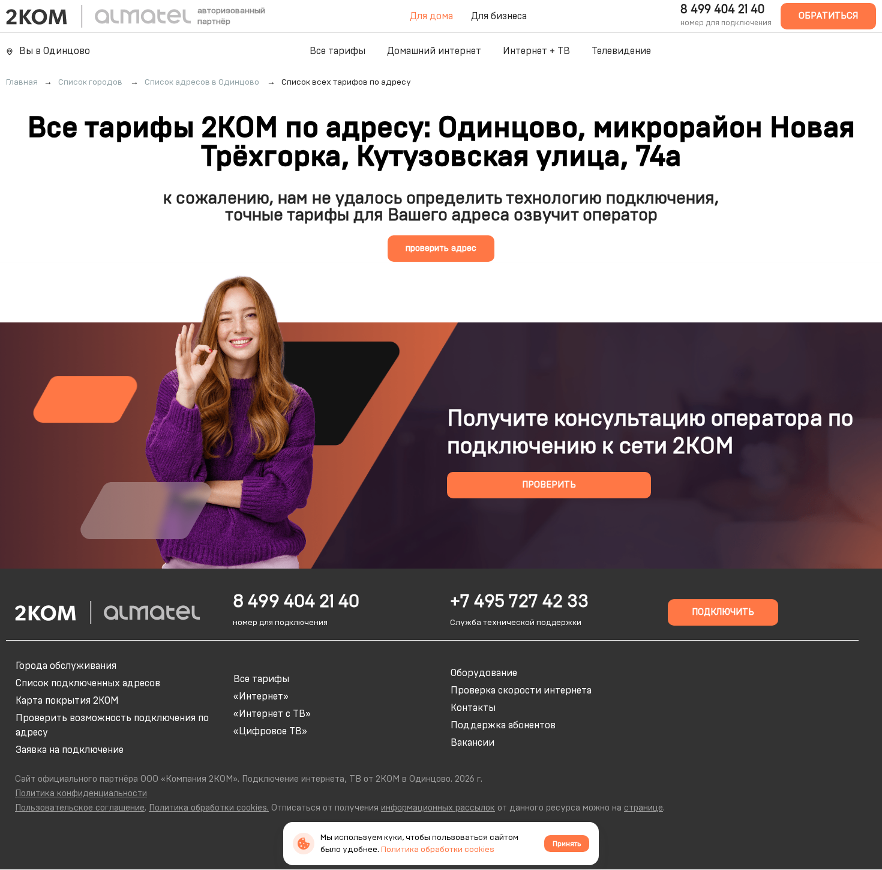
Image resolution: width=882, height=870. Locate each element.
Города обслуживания (66, 666)
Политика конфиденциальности (81, 793)
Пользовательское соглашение (80, 807)
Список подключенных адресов (88, 683)
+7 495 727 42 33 (519, 602)
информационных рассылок (438, 807)
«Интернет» (261, 696)
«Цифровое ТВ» (270, 731)
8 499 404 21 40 (722, 10)
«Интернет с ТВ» (272, 714)
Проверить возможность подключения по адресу (112, 725)
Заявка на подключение (70, 750)
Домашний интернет (434, 51)
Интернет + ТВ (536, 51)
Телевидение (621, 51)
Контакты (473, 708)
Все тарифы (337, 51)
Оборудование (484, 673)
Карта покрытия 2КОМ (67, 700)
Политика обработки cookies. (209, 807)
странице (643, 807)
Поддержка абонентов (503, 725)
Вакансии (472, 743)
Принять (567, 843)
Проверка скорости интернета (521, 690)
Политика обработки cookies (437, 849)
